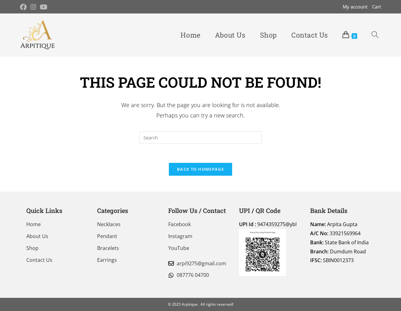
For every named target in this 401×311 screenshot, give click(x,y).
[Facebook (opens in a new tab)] (24, 7)
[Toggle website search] (375, 35)
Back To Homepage (200, 169)
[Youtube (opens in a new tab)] (43, 7)
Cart (376, 6)
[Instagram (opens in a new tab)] (33, 7)
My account (355, 6)
